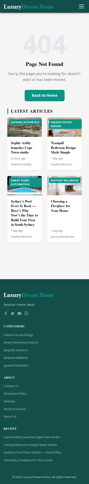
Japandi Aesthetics (16, 365)
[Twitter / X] (12, 314)
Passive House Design (19, 335)
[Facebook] (6, 314)
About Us (10, 416)
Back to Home (44, 95)
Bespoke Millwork (16, 358)
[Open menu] (81, 6)
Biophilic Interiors (16, 350)
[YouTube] (19, 314)
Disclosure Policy (15, 393)
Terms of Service (15, 409)
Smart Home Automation (21, 342)
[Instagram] (26, 314)
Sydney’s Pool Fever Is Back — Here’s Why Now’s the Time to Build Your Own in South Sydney (24, 213)
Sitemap (9, 401)
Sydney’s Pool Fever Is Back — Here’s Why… (33, 452)
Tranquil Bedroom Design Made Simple (63, 147)
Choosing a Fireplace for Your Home (60, 206)
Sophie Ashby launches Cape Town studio (21, 147)
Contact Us (11, 386)
